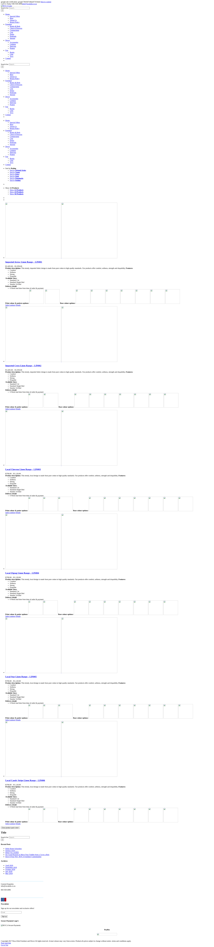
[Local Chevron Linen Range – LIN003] (109, 438)
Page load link (6, 943)
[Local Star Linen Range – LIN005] (109, 645)
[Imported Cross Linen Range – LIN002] (109, 334)
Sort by (18, 170)
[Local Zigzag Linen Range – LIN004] (109, 542)
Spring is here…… (12, 851)
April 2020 (9, 865)
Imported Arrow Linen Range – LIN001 (23, 262)
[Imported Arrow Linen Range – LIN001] (109, 231)
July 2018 (8, 871)
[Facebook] (2, 899)
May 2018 (9, 873)
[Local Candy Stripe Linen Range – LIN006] (109, 749)
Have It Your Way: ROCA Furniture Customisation (23, 857)
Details (18, 305)
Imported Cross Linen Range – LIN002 (23, 365)
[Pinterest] (5, 899)
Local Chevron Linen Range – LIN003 (23, 469)
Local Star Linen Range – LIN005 (21, 676)
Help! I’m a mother (12, 853)
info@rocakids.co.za (29, 4)
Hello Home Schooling (13, 849)
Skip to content (46, 2)
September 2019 (11, 867)
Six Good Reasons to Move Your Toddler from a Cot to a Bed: (27, 855)
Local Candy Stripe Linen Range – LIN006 (25, 780)
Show (16, 190)
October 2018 (10, 869)
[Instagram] (3, 899)
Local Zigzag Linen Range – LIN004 (22, 573)
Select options (10, 305)
